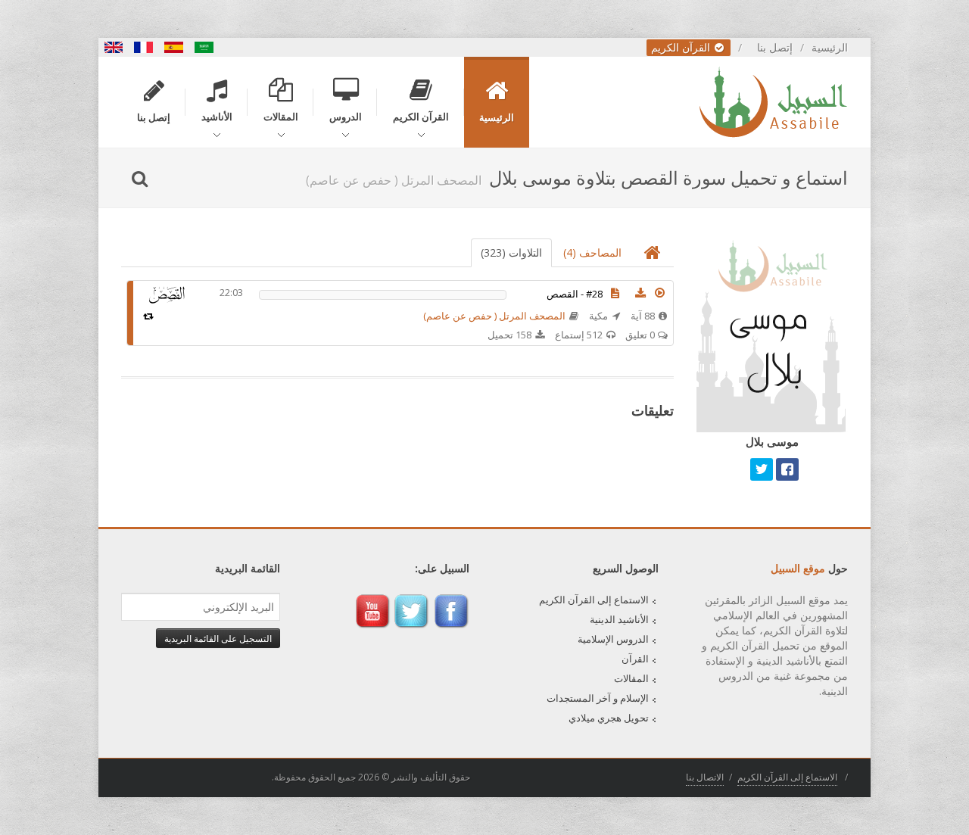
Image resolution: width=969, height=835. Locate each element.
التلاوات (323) (511, 252)
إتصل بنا (775, 47)
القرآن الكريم (682, 47)
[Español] (174, 47)
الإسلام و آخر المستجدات (598, 698)
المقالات (631, 678)
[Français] (144, 47)
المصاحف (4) (592, 252)
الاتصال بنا (705, 777)
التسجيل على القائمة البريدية (218, 638)
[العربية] (204, 47)
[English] (113, 47)
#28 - (575, 294)
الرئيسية (830, 47)
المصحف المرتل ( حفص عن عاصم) (494, 315)
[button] (660, 293)
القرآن (635, 658)
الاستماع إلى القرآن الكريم (594, 599)
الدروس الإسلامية (613, 639)
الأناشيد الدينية (619, 619)
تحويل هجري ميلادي (609, 717)
